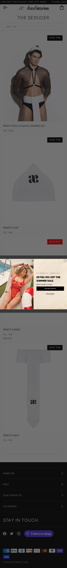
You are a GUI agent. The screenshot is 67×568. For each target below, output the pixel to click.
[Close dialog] (65, 260)
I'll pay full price (50, 293)
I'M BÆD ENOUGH (50, 288)
